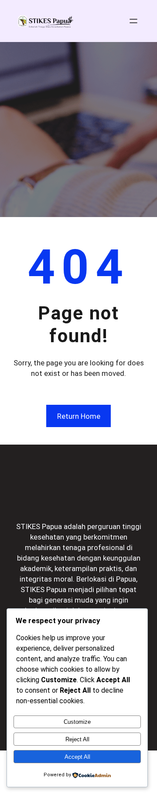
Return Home (78, 416)
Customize (77, 722)
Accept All (77, 757)
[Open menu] (133, 21)
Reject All (77, 739)
